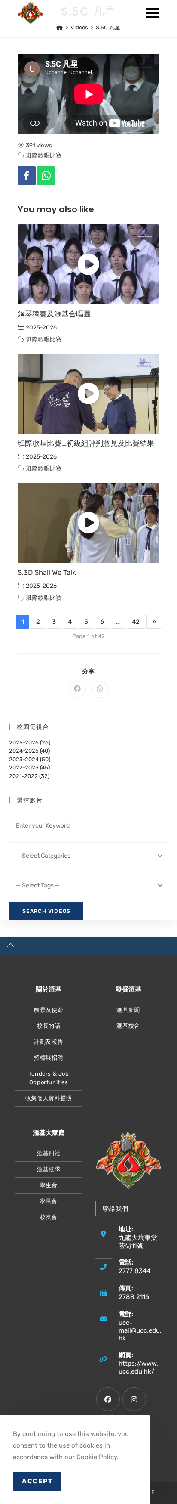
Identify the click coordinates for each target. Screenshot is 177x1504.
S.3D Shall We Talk (47, 572)
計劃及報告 (48, 1042)
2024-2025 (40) (29, 750)
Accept (37, 1481)
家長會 (49, 1201)
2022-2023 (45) (29, 767)
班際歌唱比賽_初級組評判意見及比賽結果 (86, 443)
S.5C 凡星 (108, 27)
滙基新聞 (128, 1010)
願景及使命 (48, 1010)
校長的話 (48, 1026)
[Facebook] (27, 175)
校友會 (49, 1217)
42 (136, 622)
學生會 (49, 1185)
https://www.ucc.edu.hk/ (138, 1367)
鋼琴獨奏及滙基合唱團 (54, 314)
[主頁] (59, 27)
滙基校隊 (48, 1169)
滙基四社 (48, 1153)
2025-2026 (41, 327)
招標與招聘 (48, 1057)
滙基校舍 (128, 1026)
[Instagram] (134, 1399)
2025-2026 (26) (29, 742)
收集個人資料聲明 (48, 1098)
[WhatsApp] (46, 175)
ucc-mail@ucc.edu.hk (140, 1330)
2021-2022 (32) (29, 776)
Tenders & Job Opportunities (48, 1077)
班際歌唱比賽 (44, 155)
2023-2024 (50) (29, 759)
